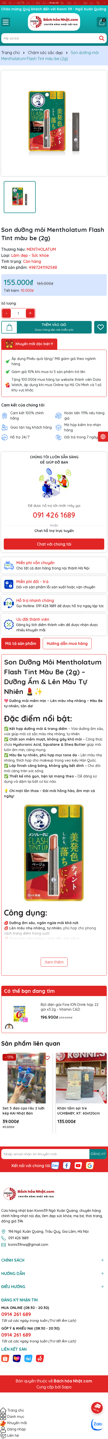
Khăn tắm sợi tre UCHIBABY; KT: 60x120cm (78, 1111)
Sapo (67, 1386)
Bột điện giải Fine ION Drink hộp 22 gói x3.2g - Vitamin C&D (69, 1007)
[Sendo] (40, 1358)
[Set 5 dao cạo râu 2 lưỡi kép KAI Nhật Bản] (26, 1078)
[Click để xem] (54, 123)
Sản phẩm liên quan (30, 1043)
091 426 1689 (54, 514)
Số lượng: (9, 303)
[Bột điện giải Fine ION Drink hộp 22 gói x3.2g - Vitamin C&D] (20, 1014)
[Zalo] (55, 1165)
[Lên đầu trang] (97, 1394)
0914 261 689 (16, 1314)
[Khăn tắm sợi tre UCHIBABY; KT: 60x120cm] (81, 1078)
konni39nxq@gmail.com (28, 1244)
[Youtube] (78, 1165)
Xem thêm (54, 962)
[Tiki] (28, 1358)
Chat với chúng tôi (54, 544)
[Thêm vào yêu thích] (100, 327)
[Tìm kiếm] (101, 38)
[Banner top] (54, 2)
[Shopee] (5, 1358)
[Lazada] (17, 1358)
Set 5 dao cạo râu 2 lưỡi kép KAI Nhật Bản (23, 1111)
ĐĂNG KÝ (98, 1154)
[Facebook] (67, 1165)
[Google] (90, 1165)
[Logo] (54, 22)
